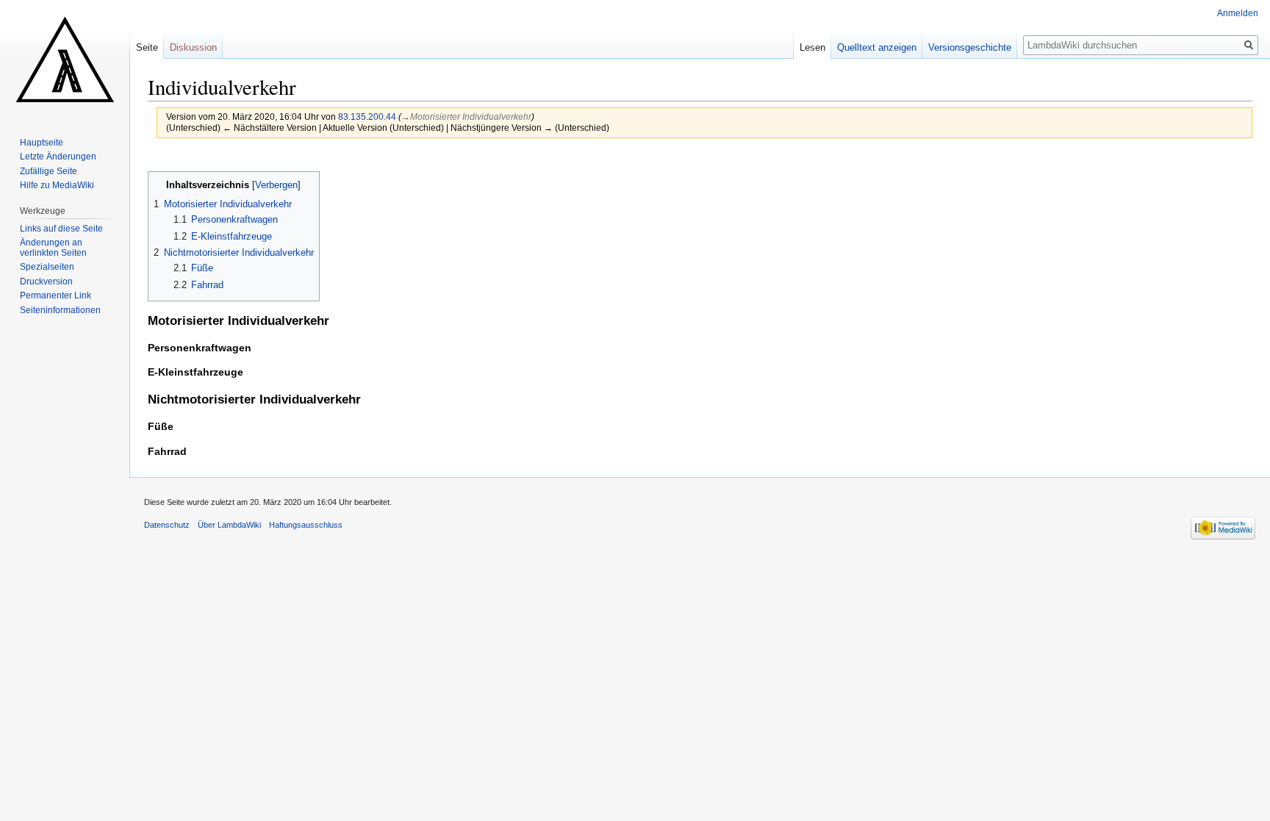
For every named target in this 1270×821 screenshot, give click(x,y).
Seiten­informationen (60, 310)
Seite (147, 47)
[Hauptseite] (64, 59)
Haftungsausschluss (305, 524)
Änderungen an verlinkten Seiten (53, 247)
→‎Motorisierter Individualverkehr (466, 116)
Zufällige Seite (48, 171)
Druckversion (46, 281)
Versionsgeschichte (969, 47)
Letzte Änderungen (58, 156)
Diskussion (193, 47)
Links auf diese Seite (61, 228)
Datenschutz (167, 524)
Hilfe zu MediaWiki (57, 185)
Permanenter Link (55, 295)
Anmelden (1237, 13)
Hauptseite (41, 142)
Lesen (812, 47)
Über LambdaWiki (229, 524)
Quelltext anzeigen (876, 47)
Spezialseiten (47, 267)
